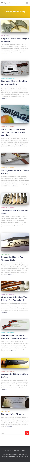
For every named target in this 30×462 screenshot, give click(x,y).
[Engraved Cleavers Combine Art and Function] (15, 68)
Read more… (5, 53)
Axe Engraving (5, 35)
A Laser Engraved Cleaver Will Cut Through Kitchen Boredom (13, 132)
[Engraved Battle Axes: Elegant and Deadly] (15, 26)
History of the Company (12, 450)
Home (23, 450)
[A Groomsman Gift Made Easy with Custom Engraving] (15, 324)
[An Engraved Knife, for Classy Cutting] (15, 158)
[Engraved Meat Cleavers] (15, 402)
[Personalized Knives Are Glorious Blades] (15, 242)
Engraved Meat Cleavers (12, 414)
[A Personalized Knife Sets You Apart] (15, 199)
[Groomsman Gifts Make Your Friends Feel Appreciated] (15, 286)
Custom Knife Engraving (8, 332)
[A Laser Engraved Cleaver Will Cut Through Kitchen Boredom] (15, 114)
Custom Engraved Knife (7, 78)
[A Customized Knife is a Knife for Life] (15, 363)
